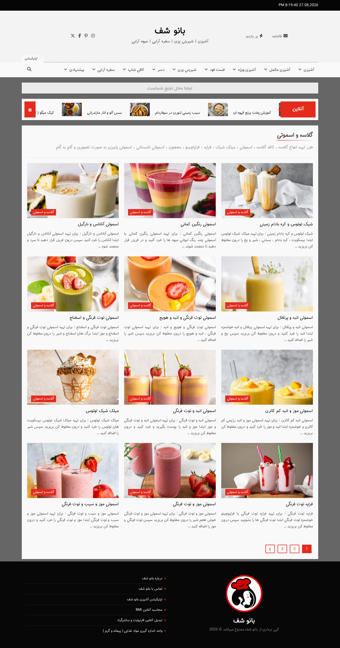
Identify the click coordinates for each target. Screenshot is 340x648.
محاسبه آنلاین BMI (149, 610)
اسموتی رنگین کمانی (198, 224)
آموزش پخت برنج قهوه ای (276, 113)
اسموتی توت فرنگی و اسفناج (94, 317)
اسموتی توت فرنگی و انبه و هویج (187, 317)
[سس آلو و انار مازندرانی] (96, 109)
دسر (161, 70)
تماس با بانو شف (150, 589)
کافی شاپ (136, 70)
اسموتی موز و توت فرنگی (194, 504)
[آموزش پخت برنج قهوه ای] (242, 109)
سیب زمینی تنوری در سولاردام (201, 113)
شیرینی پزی (187, 70)
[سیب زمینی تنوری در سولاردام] (164, 109)
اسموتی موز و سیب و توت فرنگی (90, 504)
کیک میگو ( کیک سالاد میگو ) (56, 113)
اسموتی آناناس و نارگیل (98, 224)
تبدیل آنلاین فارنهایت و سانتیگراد (139, 620)
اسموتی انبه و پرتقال (295, 317)
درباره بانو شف (152, 578)
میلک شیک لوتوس (102, 410)
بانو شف (170, 31)
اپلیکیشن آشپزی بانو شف (144, 599)
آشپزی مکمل (279, 70)
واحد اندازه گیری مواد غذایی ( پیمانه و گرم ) (132, 631)
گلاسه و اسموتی (237, 212)
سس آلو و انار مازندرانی (128, 113)
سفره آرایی (106, 70)
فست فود (217, 70)
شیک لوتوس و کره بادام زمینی (286, 224)
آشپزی (309, 70)
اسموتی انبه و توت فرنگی (194, 410)
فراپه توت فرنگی (299, 504)
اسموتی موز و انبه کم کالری (289, 410)
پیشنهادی (76, 70)
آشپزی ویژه (247, 70)
